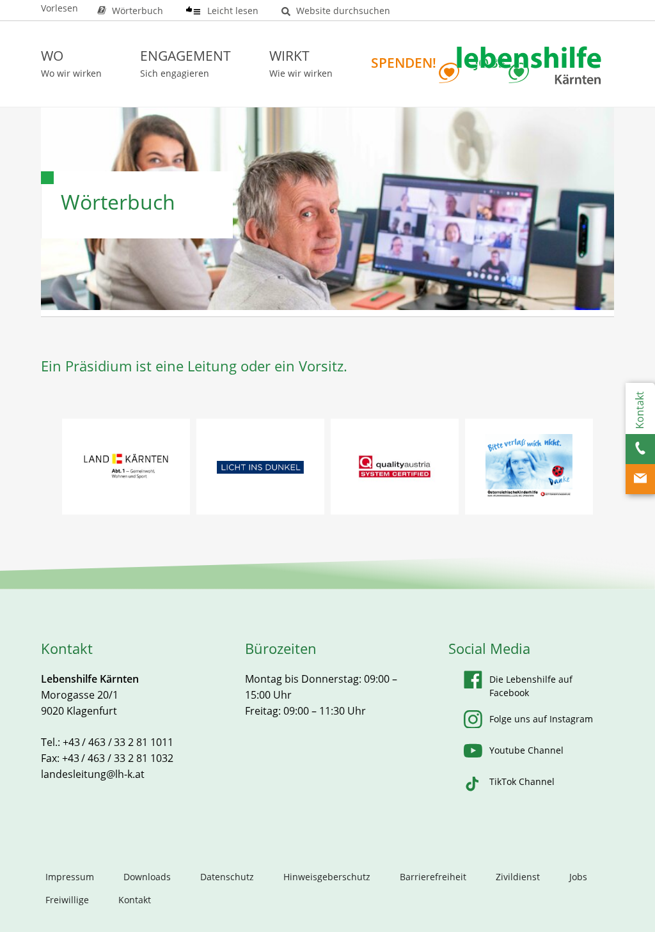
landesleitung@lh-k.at (93, 774)
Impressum (69, 877)
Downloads (147, 877)
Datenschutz (227, 877)
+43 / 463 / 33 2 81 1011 (118, 742)
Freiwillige (67, 900)
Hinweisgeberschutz (326, 877)
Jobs (578, 877)
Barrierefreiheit (433, 877)
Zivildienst (518, 877)
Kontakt (134, 900)
